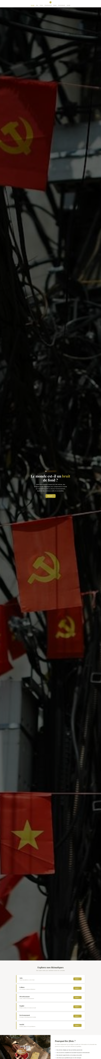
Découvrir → (50, 496)
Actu (37, 5)
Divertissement (48, 5)
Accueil (32, 5)
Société (68, 5)
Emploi (55, 5)
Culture (41, 5)
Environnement (61, 5)
